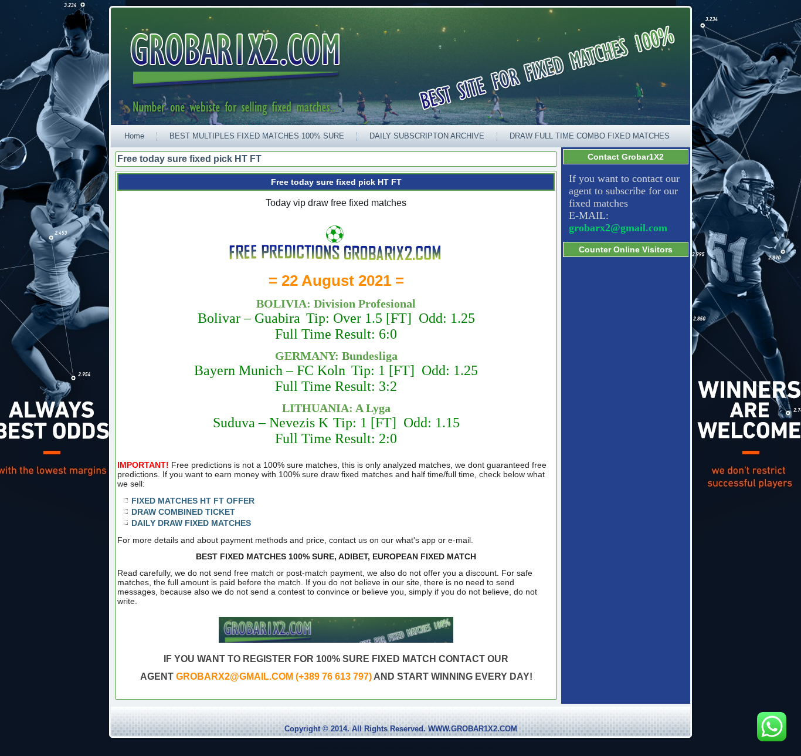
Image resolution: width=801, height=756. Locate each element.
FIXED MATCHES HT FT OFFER (192, 500)
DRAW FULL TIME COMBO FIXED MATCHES (590, 135)
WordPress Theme (410, 747)
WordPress (356, 747)
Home (134, 135)
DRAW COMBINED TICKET (183, 512)
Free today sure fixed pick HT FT (336, 182)
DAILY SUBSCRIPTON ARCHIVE (426, 135)
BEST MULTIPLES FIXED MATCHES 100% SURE (256, 135)
